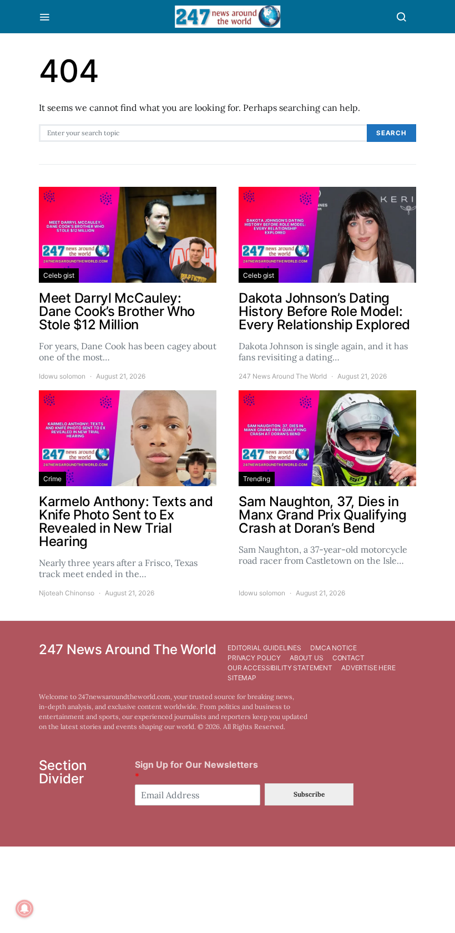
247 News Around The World (283, 376)
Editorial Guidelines (264, 648)
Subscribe (309, 794)
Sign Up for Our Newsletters (196, 770)
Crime (52, 479)
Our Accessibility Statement (280, 668)
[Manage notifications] (24, 908)
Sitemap (242, 678)
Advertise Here (368, 668)
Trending (256, 479)
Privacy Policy (254, 658)
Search (391, 133)
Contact (348, 658)
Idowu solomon (62, 376)
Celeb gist (58, 275)
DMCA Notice (333, 648)
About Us (306, 658)
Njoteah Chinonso (66, 593)
